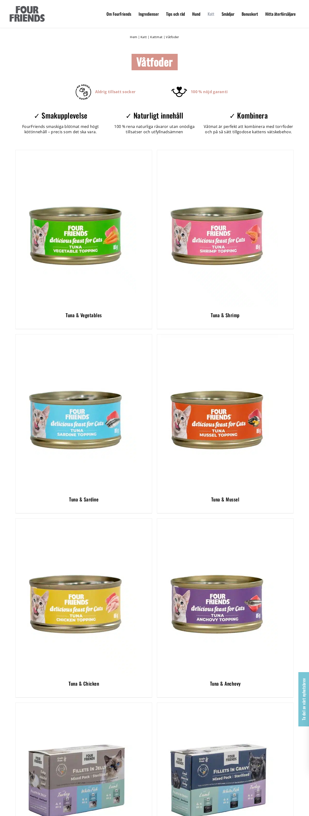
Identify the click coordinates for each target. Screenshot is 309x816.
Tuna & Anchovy (225, 683)
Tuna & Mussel (225, 499)
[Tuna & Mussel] (217, 337)
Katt (143, 37)
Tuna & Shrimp (225, 315)
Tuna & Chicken (84, 683)
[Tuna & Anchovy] (217, 521)
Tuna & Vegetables (84, 315)
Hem (133, 37)
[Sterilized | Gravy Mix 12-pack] (217, 705)
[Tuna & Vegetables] (76, 152)
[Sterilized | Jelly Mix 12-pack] (76, 705)
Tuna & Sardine (83, 499)
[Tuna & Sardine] (76, 337)
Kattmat (156, 37)
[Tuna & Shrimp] (217, 152)
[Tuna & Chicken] (76, 521)
